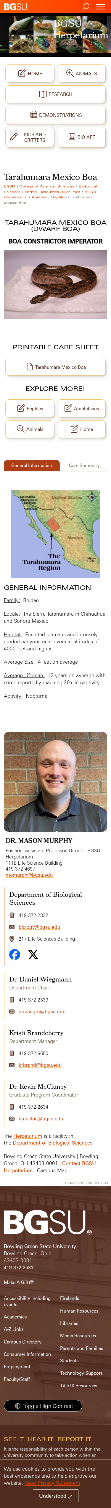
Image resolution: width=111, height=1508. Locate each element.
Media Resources (78, 1335)
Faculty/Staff (17, 1379)
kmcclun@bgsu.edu (41, 1119)
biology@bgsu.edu (39, 927)
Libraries (69, 1323)
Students (69, 1360)
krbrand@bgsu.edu (40, 1065)
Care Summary (84, 465)
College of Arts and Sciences (47, 186)
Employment (17, 1366)
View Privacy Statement (52, 1483)
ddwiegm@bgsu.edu (42, 1011)
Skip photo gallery (28, 711)
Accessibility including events (27, 1301)
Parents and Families (81, 1348)
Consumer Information (27, 1354)
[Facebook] (14, 954)
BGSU (9, 186)
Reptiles (58, 197)
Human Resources (79, 1311)
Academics (15, 1317)
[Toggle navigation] (100, 6)
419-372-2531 (18, 1267)
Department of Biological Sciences (52, 1143)
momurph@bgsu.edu (29, 875)
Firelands (69, 1298)
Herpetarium (27, 1136)
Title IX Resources (78, 1386)
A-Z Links (14, 1329)
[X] (33, 954)
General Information (31, 465)
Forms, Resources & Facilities (52, 192)
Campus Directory (22, 1342)
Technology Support (81, 1373)
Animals (39, 197)
